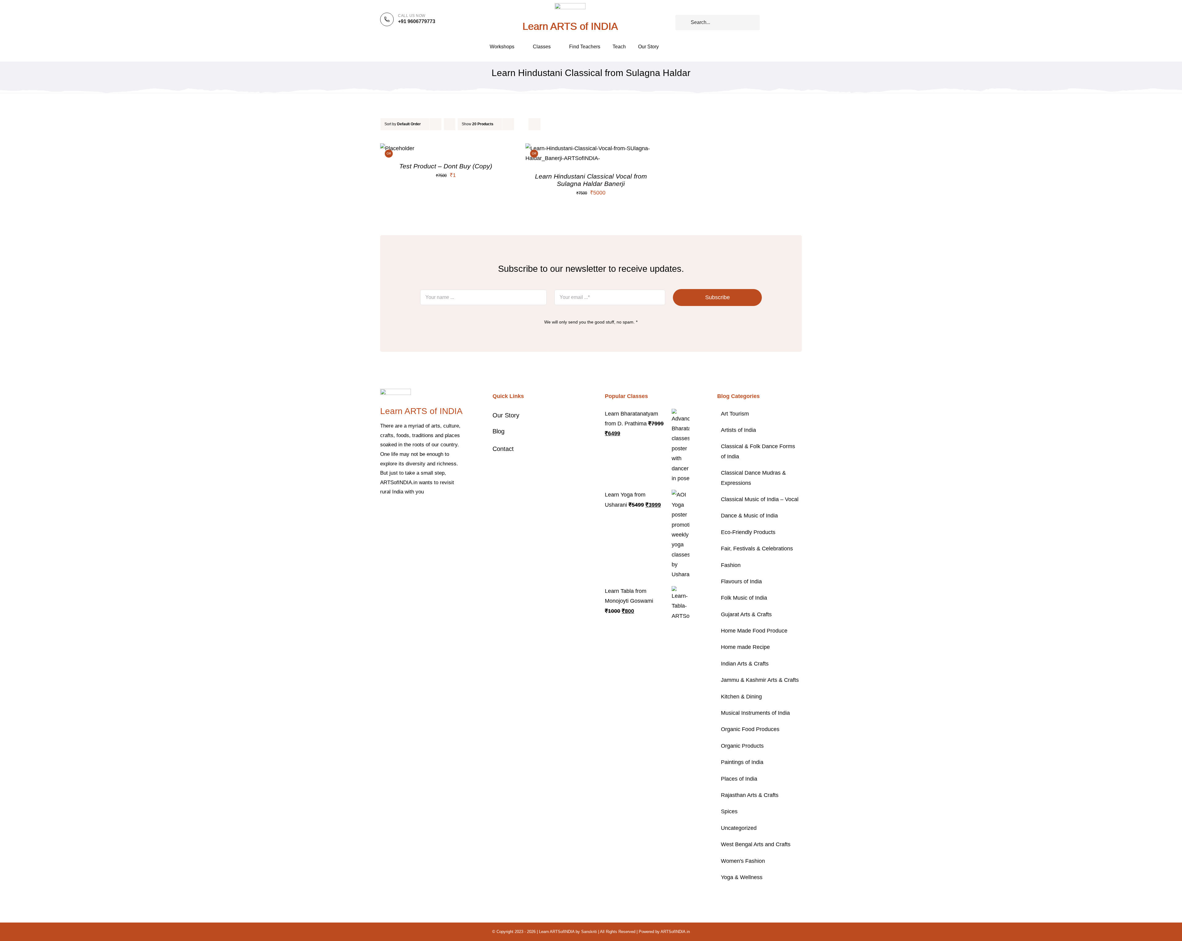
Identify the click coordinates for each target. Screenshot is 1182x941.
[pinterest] (411, 510)
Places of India (739, 779)
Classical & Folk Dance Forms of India (758, 451)
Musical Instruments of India (755, 713)
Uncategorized (739, 828)
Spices (729, 811)
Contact (503, 448)
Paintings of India (742, 762)
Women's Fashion (743, 861)
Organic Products (742, 746)
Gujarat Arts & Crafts (746, 614)
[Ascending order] (450, 124)
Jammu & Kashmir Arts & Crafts (760, 680)
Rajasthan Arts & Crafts (749, 795)
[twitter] (392, 510)
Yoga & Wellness (741, 877)
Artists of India (738, 430)
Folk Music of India (744, 598)
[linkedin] (431, 510)
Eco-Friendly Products (748, 532)
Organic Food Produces (750, 729)
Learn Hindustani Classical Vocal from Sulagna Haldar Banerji (591, 180)
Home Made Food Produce (754, 631)
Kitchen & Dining (741, 697)
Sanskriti (589, 931)
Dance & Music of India (749, 516)
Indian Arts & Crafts (745, 664)
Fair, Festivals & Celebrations (757, 548)
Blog (498, 431)
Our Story (505, 415)
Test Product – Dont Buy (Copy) (445, 166)
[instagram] (402, 510)
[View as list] (535, 124)
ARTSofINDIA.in (675, 931)
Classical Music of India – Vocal (759, 499)
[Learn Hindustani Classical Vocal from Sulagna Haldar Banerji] (591, 148)
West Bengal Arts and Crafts (755, 844)
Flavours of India (741, 581)
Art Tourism (735, 414)
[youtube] (421, 510)
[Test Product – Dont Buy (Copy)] (397, 148)
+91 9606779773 (416, 21)
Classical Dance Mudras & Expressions (753, 478)
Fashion (731, 565)
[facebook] (382, 510)
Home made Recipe (745, 647)
